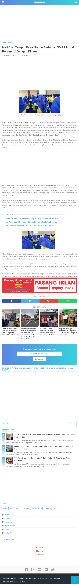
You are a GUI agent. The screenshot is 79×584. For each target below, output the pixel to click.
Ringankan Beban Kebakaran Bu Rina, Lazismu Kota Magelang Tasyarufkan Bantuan (48, 332)
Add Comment (25, 55)
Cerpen (11, 508)
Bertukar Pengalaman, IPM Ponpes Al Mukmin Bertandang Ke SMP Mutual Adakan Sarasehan (11, 332)
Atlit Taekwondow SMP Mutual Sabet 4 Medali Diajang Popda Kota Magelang (31, 222)
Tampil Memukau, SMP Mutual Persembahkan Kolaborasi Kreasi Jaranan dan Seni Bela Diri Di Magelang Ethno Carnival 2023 (28, 334)
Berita (5, 508)
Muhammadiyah (37, 508)
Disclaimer (8, 522)
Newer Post (6, 424)
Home (7, 515)
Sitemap (7, 529)
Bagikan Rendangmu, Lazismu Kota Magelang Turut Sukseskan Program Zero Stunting (68, 332)
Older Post (72, 424)
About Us (8, 518)
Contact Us (8, 533)
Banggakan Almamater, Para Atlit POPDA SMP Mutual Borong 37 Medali (30, 225)
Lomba (18, 508)
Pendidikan (47, 508)
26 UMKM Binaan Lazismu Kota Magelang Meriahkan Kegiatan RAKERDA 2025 (32, 219)
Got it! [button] (75, 580)
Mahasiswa (26, 508)
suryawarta (40, 555)
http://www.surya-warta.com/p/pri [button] (14, 581)
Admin (40, 548)
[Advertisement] (39, 23)
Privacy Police (10, 526)
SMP (54, 508)
